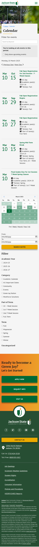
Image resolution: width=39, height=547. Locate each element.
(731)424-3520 (14, 453)
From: (4, 234)
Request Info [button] (19, 389)
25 (14, 218)
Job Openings (10, 466)
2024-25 (6, 263)
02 (19, 222)
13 (24, 211)
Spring (5, 333)
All (29, 227)
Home (6, 26)
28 (30, 218)
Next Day (18, 64)
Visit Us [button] (19, 399)
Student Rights (10, 475)
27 (24, 218)
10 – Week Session (10, 306)
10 (9, 211)
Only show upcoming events (15, 54)
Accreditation (10, 480)
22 (35, 215)
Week (15, 227)
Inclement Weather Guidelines (16, 471)
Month (20, 227)
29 (35, 218)
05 (19, 207)
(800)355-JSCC (14, 457)
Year (25, 227)
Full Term (7, 317)
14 (30, 211)
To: (3, 239)
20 (24, 215)
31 (9, 222)
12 (19, 211)
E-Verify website (26, 543)
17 (9, 215)
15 (35, 211)
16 (4, 215)
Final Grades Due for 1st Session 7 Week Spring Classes (24, 173)
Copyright (12, 505)
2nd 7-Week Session (10, 313)
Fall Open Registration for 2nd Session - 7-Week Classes (29, 73)
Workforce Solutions (11, 297)
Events (5, 290)
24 (9, 204)
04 (30, 222)
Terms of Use (5, 505)
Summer (6, 336)
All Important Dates (11, 282)
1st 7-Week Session (10, 309)
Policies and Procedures (14, 489)
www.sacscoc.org (31, 531)
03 (9, 207)
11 (14, 211)
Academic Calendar (10, 279)
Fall (4, 326)
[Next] (34, 197)
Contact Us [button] (19, 440)
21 (30, 215)
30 (4, 222)
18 (14, 215)
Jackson (4, 500)
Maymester (7, 329)
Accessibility (19, 505)
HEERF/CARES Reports (13, 493)
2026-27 (6, 270)
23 (4, 204)
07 (30, 207)
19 (19, 215)
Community (7, 286)
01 (14, 222)
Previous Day (8, 64)
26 (19, 204)
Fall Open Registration (29, 118)
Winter (5, 340)
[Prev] (4, 197)
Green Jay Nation (9, 293)
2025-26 (6, 266)
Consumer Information (13, 484)
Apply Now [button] (19, 379)
